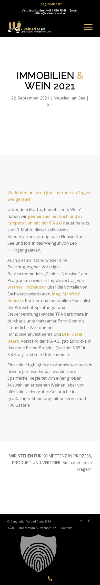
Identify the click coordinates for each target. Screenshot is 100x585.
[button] (50, 553)
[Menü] (85, 27)
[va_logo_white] (41, 27)
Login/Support (51, 4)
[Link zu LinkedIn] (81, 521)
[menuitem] (51, 4)
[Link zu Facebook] (89, 521)
